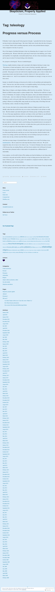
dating (38, 238)
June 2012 (5, 488)
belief (38, 236)
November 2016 (6, 380)
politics (22, 247)
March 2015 (5, 416)
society (13, 252)
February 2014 (6, 443)
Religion (4, 277)
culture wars (34, 239)
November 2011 (6, 503)
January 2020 (5, 344)
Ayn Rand (34, 236)
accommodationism (9, 236)
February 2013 (6, 469)
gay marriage (13, 241)
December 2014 (6, 422)
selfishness (35, 250)
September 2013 (6, 454)
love (49, 241)
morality (25, 243)
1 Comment (25, 176)
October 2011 (6, 505)
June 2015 (5, 409)
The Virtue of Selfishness (28, 252)
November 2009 (6, 557)
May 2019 (5, 350)
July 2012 (5, 485)
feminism (9, 241)
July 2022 (5, 326)
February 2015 (6, 418)
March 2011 (5, 521)
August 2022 (5, 323)
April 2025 (5, 314)
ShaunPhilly (6, 176)
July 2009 (5, 566)
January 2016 (5, 395)
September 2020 (6, 332)
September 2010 (6, 535)
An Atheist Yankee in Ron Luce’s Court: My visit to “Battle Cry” (18, 300)
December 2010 (6, 528)
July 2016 (5, 386)
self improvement (31, 250)
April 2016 (5, 391)
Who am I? (5, 298)
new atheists (34, 243)
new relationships (38, 243)
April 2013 (5, 465)
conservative (26, 238)
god (20, 241)
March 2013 (5, 467)
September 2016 (6, 382)
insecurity (28, 241)
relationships (47, 246)
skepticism (5, 252)
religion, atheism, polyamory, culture (10, 279)
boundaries (8, 238)
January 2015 (5, 420)
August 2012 (5, 483)
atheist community (29, 236)
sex (48, 250)
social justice (10, 252)
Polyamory (5, 273)
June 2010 (5, 541)
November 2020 (6, 330)
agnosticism (15, 236)
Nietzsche (43, 243)
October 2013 (6, 452)
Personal (4, 270)
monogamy (20, 243)
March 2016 (5, 393)
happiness (25, 241)
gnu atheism (17, 241)
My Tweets (5, 215)
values (37, 252)
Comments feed (6, 197)
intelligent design (33, 241)
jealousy (39, 241)
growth (22, 241)
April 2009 (5, 573)
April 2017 (5, 373)
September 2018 (6, 364)
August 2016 (5, 384)
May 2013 (5, 463)
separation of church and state (41, 250)
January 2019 (5, 359)
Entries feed (5, 194)
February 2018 (6, 368)
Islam (37, 241)
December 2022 (6, 321)
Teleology (5, 65)
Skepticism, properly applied (9, 291)
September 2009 (6, 562)
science (22, 250)
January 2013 (5, 472)
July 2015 (5, 407)
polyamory (28, 247)
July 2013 (5, 458)
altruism (19, 236)
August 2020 (5, 335)
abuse (3, 236)
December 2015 (6, 398)
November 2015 (6, 400)
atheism (22, 236)
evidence (43, 238)
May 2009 (5, 571)
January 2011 (5, 526)
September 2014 (6, 427)
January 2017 (5, 377)
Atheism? (5, 294)
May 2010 (5, 544)
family (4, 241)
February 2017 (6, 375)
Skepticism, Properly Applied (27, 11)
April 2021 (5, 328)
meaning (7, 243)
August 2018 (5, 366)
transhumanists (6, 142)
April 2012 (5, 492)
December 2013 (6, 447)
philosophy (14, 247)
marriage (4, 243)
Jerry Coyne (43, 241)
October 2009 (6, 559)
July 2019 (5, 346)
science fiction (26, 250)
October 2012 (6, 478)
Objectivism (5, 247)
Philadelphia (9, 247)
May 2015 (5, 411)
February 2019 (6, 357)
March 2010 (5, 548)
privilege (33, 247)
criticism (29, 239)
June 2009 (5, 568)
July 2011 (5, 512)
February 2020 (6, 341)
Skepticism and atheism (8, 284)
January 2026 (5, 312)
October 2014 (6, 425)
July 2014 (5, 431)
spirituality (17, 252)
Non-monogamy (47, 243)
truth (35, 252)
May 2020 (5, 339)
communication (22, 238)
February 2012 (6, 497)
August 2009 (5, 564)
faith (49, 238)
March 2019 (5, 355)
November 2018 (6, 362)
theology (21, 252)
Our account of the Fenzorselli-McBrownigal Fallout (16, 305)
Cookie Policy (24, 589)
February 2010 (6, 550)
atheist (25, 236)
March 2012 (5, 494)
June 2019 (5, 348)
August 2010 (5, 537)
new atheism (29, 243)
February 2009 (6, 577)
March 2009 (5, 575)
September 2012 (6, 481)
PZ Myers (40, 247)
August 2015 (5, 404)
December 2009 (6, 555)
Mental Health (12, 244)
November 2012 (6, 476)
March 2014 (5, 440)
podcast (18, 247)
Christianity (13, 239)
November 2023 (6, 319)
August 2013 (5, 456)
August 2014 (5, 429)
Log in (4, 192)
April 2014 (5, 438)
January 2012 (5, 499)
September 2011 (6, 508)
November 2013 (6, 449)
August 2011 (5, 510)
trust (33, 252)
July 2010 (5, 539)
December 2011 (6, 501)
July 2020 (5, 337)
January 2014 (5, 445)
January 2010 (5, 553)
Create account (6, 190)
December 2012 (6, 474)
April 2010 (5, 546)
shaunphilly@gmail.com (8, 207)
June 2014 (5, 434)
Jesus (46, 241)
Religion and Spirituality (12, 250)
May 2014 (5, 436)
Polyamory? (5, 296)
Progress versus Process (22, 33)
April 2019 (5, 353)
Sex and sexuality (6, 282)
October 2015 (6, 402)
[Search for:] (10, 182)
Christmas (17, 239)
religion (5, 250)
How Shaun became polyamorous (12, 303)
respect (18, 250)
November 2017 (6, 371)
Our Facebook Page (8, 226)
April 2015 (5, 413)
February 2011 (6, 523)
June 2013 (5, 461)
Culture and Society (16, 176)
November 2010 (6, 530)
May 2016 (5, 389)
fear (6, 241)
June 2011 (5, 514)
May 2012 (5, 490)
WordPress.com (6, 199)
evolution (46, 239)
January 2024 (5, 317)
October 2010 (6, 532)
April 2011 (5, 519)
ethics (40, 238)
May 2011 (5, 517)
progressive (36, 247)
